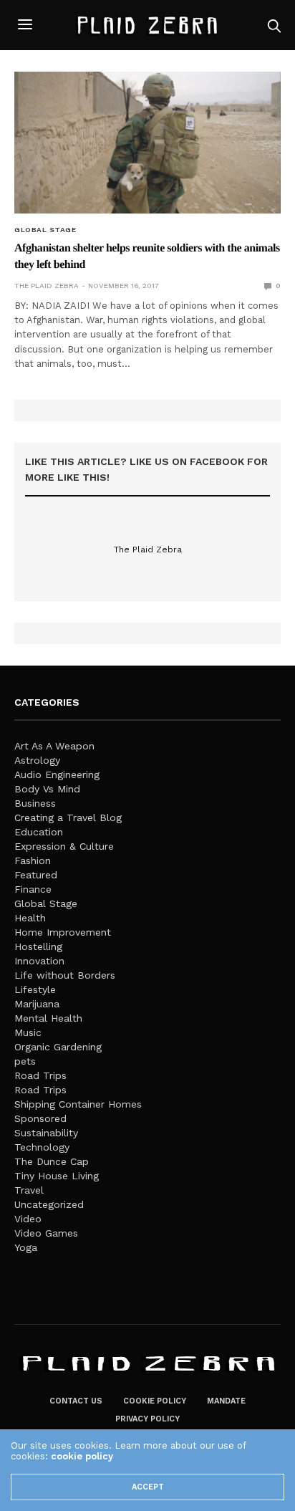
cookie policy (82, 1456)
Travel (29, 1190)
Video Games (46, 1233)
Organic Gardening (58, 1047)
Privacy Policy (147, 1419)
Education (38, 832)
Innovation (39, 961)
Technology (41, 1147)
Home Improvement (62, 932)
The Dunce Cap (51, 1161)
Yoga (25, 1247)
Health (30, 918)
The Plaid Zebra (46, 285)
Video (28, 1219)
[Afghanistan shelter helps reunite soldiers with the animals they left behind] (147, 143)
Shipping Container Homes (78, 1104)
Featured (35, 875)
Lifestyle (35, 989)
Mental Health (48, 1018)
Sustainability (46, 1133)
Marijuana (36, 1004)
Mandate (226, 1401)
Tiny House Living (56, 1176)
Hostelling (38, 946)
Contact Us (75, 1401)
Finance (33, 889)
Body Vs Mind (47, 789)
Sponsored (40, 1118)
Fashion (32, 860)
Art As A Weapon (54, 746)
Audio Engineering (57, 774)
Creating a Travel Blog (68, 817)
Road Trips (40, 1075)
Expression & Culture (64, 846)
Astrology (37, 760)
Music (28, 1032)
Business (35, 803)
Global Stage (45, 230)
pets (25, 1061)
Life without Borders (64, 975)
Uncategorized (49, 1204)
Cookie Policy (154, 1401)
